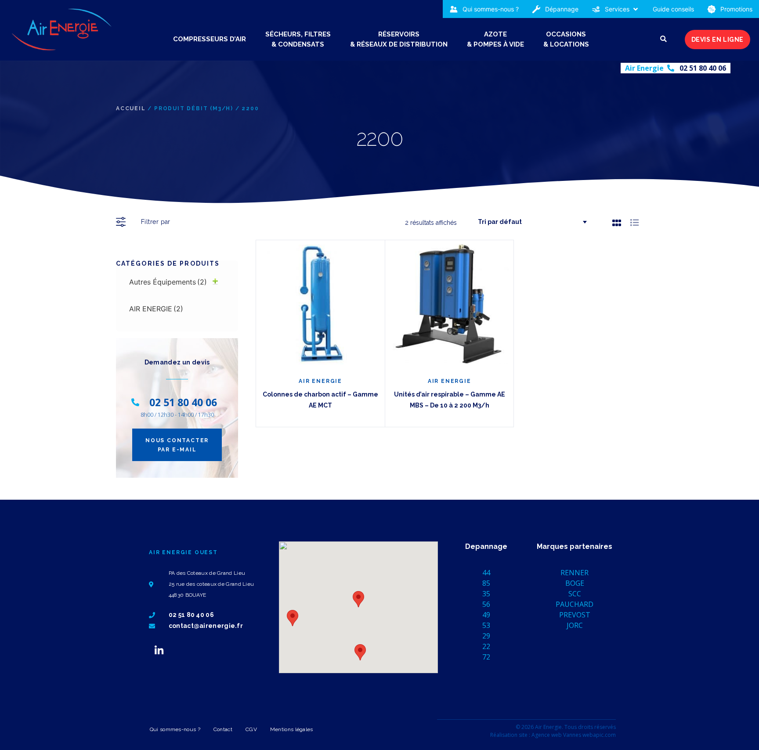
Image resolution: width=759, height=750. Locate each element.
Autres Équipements (168, 282)
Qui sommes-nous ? (175, 729)
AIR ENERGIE (156, 308)
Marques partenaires (574, 546)
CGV (251, 729)
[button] (615, 9)
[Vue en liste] (634, 222)
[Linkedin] (159, 650)
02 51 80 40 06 (702, 68)
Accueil (131, 108)
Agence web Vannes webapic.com (573, 735)
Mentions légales (291, 729)
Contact (222, 729)
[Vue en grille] (617, 222)
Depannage (486, 546)
